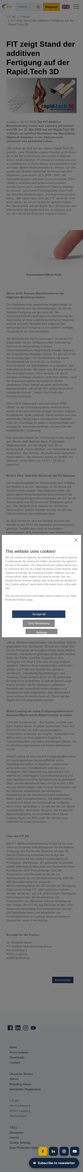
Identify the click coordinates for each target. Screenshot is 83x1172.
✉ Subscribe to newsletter (54, 1163)
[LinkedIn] (53, 1151)
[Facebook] (42, 1151)
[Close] (76, 540)
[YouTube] (74, 1151)
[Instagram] (64, 1151)
